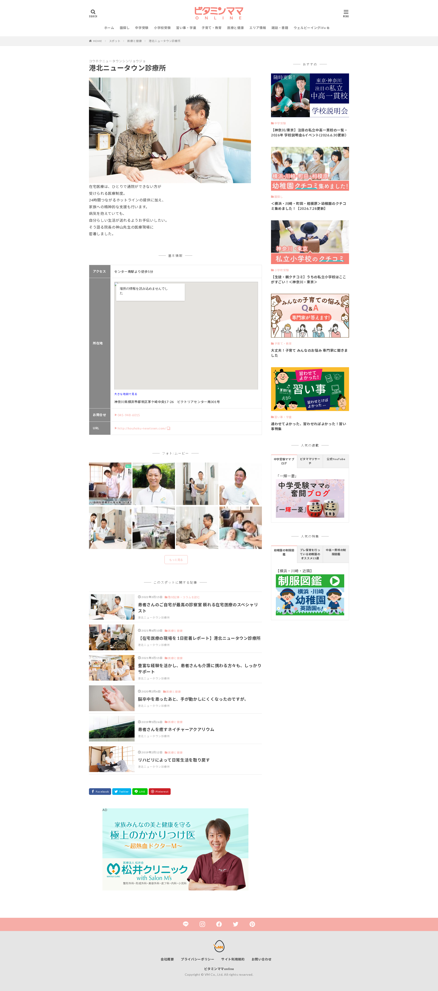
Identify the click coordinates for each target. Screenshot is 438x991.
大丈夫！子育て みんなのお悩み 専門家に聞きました (309, 353)
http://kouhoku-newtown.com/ (142, 428)
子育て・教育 (212, 28)
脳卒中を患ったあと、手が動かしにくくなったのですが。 (193, 699)
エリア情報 (257, 28)
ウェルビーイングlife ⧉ (311, 28)
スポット (115, 41)
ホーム (109, 28)
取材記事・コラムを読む (184, 597)
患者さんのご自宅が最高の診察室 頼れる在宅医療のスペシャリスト (198, 607)
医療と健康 (235, 28)
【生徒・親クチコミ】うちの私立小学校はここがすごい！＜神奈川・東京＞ (308, 279)
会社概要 (167, 959)
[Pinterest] (160, 791)
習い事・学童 (186, 28)
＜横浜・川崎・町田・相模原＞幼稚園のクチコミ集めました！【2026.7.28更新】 (308, 206)
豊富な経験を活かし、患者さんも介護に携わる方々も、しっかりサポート (199, 668)
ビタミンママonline (219, 969)
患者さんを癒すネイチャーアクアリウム (176, 729)
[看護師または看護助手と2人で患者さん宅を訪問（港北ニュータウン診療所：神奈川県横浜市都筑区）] (197, 484)
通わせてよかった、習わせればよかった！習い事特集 (308, 426)
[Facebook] (100, 791)
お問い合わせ (262, 959)
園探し (125, 28)
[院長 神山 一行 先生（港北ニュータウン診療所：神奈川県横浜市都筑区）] (154, 484)
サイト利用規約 (233, 959)
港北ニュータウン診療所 (165, 41)
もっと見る (176, 560)
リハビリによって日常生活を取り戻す (174, 759)
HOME (97, 41)
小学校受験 (162, 28)
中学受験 (142, 28)
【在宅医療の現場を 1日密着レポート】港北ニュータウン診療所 (199, 638)
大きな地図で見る (126, 393)
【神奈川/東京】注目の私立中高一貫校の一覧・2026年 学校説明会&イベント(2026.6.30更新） (309, 132)
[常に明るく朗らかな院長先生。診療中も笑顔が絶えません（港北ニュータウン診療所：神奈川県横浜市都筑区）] (197, 528)
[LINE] (140, 791)
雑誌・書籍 (279, 28)
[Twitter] (121, 791)
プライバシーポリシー (197, 959)
